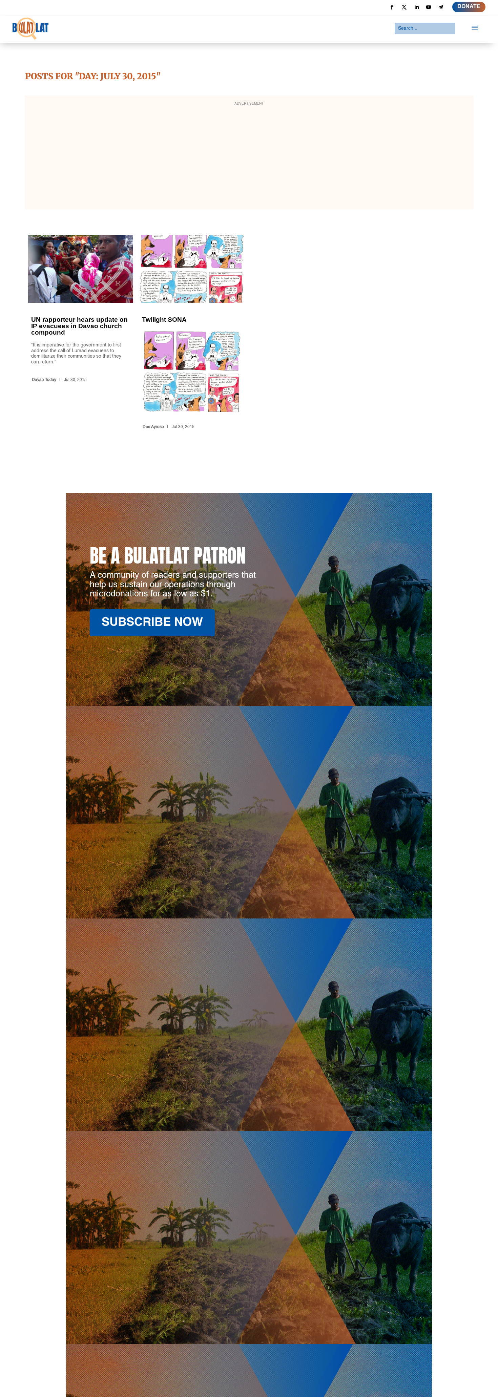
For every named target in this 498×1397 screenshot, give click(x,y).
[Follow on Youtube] (428, 7)
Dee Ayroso (153, 427)
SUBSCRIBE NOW (152, 623)
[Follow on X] (404, 7)
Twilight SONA (191, 333)
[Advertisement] (249, 156)
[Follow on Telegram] (440, 7)
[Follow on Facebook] (392, 7)
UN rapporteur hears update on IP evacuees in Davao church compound (80, 333)
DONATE (468, 6)
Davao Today (44, 380)
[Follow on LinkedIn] (416, 7)
